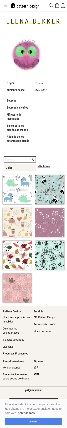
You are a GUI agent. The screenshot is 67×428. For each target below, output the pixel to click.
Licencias (8, 346)
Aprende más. (26, 413)
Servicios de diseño (45, 324)
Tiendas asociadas (13, 339)
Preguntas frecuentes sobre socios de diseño (16, 376)
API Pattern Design (44, 317)
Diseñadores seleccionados (11, 330)
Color (9, 168)
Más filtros (44, 166)
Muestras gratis (42, 331)
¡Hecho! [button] (33, 421)
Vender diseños (11, 367)
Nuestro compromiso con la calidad (17, 319)
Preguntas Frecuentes (15, 353)
